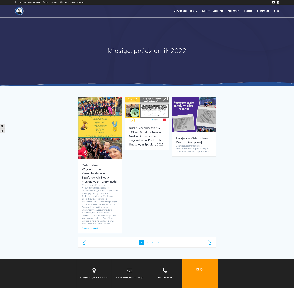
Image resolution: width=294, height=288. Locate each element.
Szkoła (193, 11)
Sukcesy (206, 11)
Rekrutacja (233, 11)
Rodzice (248, 11)
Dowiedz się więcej (90, 228)
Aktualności (180, 11)
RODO (276, 11)
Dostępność (263, 11)
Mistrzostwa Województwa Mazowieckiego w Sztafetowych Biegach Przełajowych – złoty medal (99, 173)
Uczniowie (218, 11)
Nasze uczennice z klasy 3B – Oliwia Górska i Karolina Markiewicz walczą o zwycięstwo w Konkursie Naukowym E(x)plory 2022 (146, 136)
